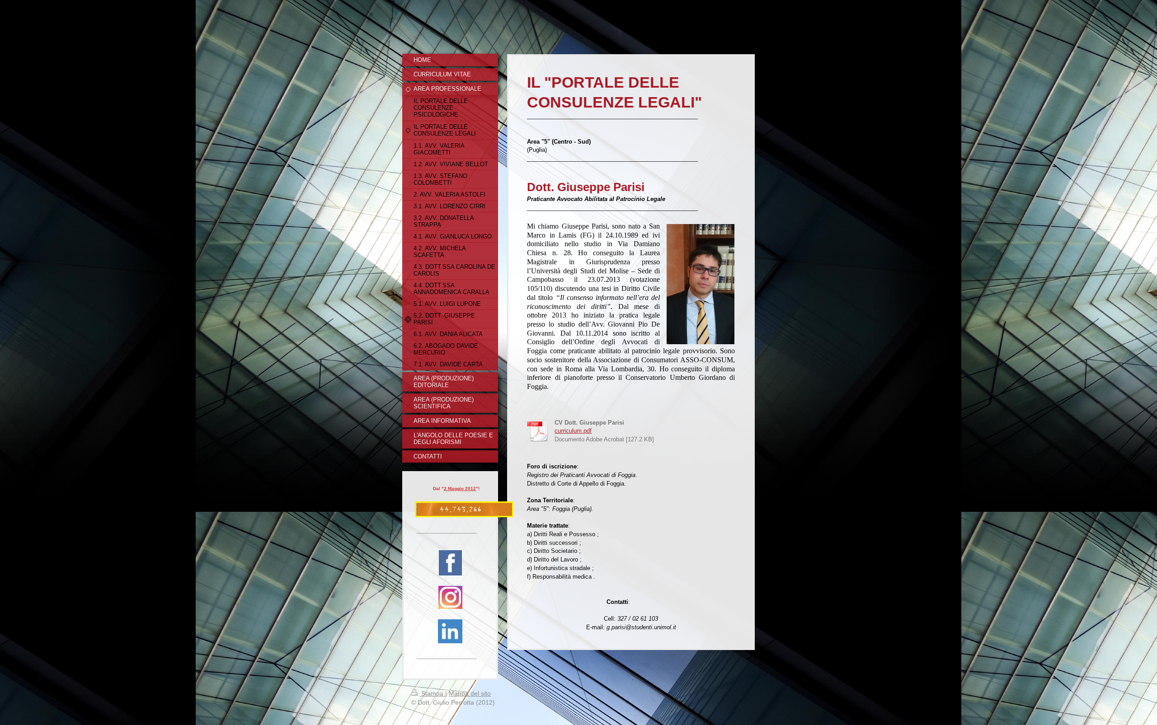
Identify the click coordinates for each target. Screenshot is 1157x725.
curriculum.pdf (573, 431)
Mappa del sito (470, 693)
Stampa (432, 693)
